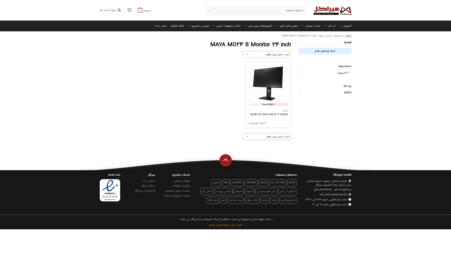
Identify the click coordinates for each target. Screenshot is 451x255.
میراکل (348, 36)
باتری (265, 200)
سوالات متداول (182, 181)
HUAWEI (251, 183)
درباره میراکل (148, 186)
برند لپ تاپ (235, 200)
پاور (224, 200)
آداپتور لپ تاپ (287, 191)
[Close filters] (295, 43)
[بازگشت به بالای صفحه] (225, 160)
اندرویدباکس (288, 200)
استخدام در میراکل (145, 191)
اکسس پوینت (223, 191)
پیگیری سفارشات (181, 186)
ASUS (263, 183)
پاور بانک (213, 200)
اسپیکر (249, 191)
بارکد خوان (252, 200)
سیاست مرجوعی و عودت (176, 196)
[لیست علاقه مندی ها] (129, 10)
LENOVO (237, 183)
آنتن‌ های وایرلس (266, 191)
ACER (292, 183)
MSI (225, 183)
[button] (144, 10)
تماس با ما (149, 181)
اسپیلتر (238, 191)
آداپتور (216, 183)
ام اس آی (207, 191)
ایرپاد (274, 200)
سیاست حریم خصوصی (177, 191)
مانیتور (285, 110)
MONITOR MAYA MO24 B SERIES (269, 115)
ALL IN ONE (277, 183)
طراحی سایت (235, 225)
